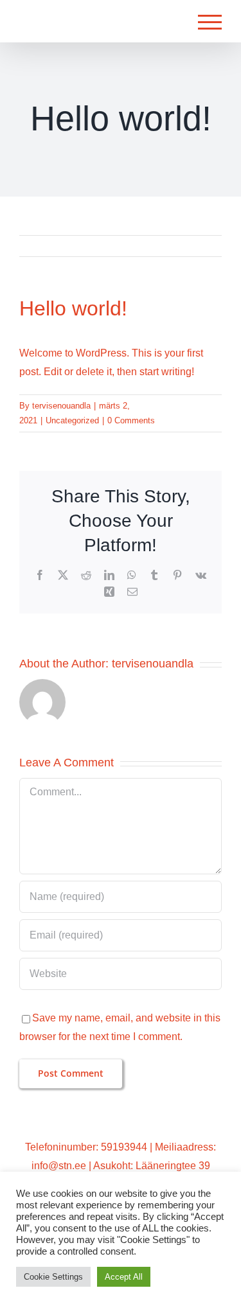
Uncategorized (72, 420)
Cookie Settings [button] (53, 1277)
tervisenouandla (61, 405)
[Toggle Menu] (209, 22)
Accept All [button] (124, 1277)
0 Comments (131, 420)
